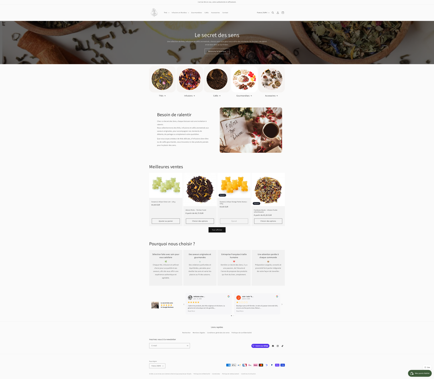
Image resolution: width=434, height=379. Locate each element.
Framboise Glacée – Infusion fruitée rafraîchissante (265, 211)
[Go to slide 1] (231, 315)
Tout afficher (217, 230)
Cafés (215, 95)
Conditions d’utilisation (248, 374)
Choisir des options (200, 221)
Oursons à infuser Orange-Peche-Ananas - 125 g (234, 203)
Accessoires (270, 95)
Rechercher (186, 333)
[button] (166, 12)
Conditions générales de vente (218, 333)
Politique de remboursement (230, 374)
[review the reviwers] (229, 297)
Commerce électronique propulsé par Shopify (178, 374)
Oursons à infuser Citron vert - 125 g (163, 202)
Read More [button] (191, 311)
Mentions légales (199, 333)
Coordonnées (216, 374)
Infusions (188, 95)
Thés (161, 95)
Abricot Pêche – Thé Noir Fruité (196, 210)
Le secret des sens (159, 374)
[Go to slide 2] (233, 315)
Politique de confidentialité (242, 333)
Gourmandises (242, 95)
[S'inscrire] (187, 345)
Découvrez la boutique (217, 51)
